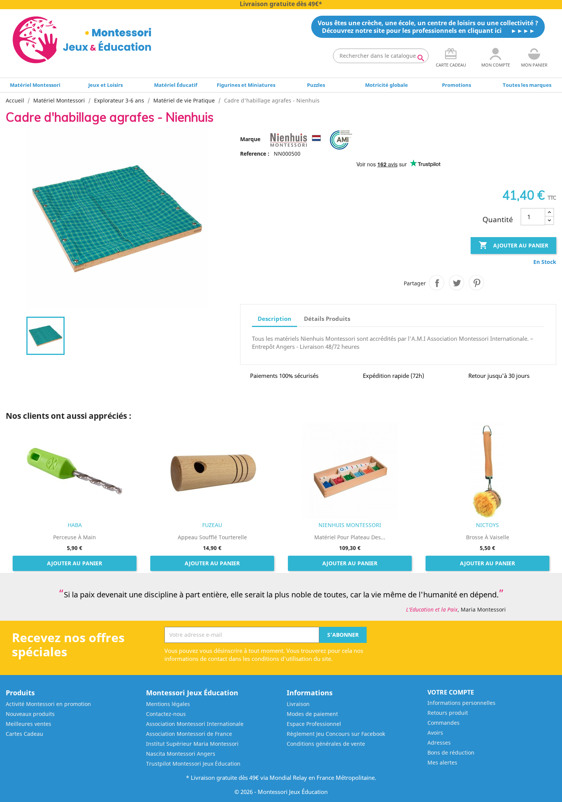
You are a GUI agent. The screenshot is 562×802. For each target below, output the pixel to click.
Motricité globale (386, 84)
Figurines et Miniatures (246, 84)
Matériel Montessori (35, 84)
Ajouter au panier (513, 245)
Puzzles (316, 84)
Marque (250, 139)
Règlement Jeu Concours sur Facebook (336, 733)
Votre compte (450, 692)
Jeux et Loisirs (105, 84)
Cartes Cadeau (24, 733)
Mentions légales (168, 704)
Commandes (443, 722)
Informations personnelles (461, 702)
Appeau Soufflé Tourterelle (212, 537)
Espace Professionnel (314, 723)
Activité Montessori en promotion (48, 704)
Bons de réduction (450, 752)
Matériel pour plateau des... (349, 537)
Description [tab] (274, 318)
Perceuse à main (74, 537)
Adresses (439, 742)
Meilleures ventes (28, 723)
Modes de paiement (312, 713)
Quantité (497, 219)
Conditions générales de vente (326, 743)
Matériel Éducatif (175, 84)
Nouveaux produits (30, 713)
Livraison (298, 704)
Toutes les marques (527, 84)
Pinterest (476, 282)
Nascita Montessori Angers (180, 753)
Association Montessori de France (189, 733)
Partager (436, 282)
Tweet (456, 282)
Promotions (456, 84)
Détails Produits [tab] (327, 318)
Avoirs (435, 732)
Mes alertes (442, 762)
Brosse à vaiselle (487, 537)
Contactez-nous (166, 713)
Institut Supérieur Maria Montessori (192, 743)
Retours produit (447, 712)
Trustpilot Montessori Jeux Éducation (193, 763)
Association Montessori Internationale (195, 723)
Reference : (255, 153)
